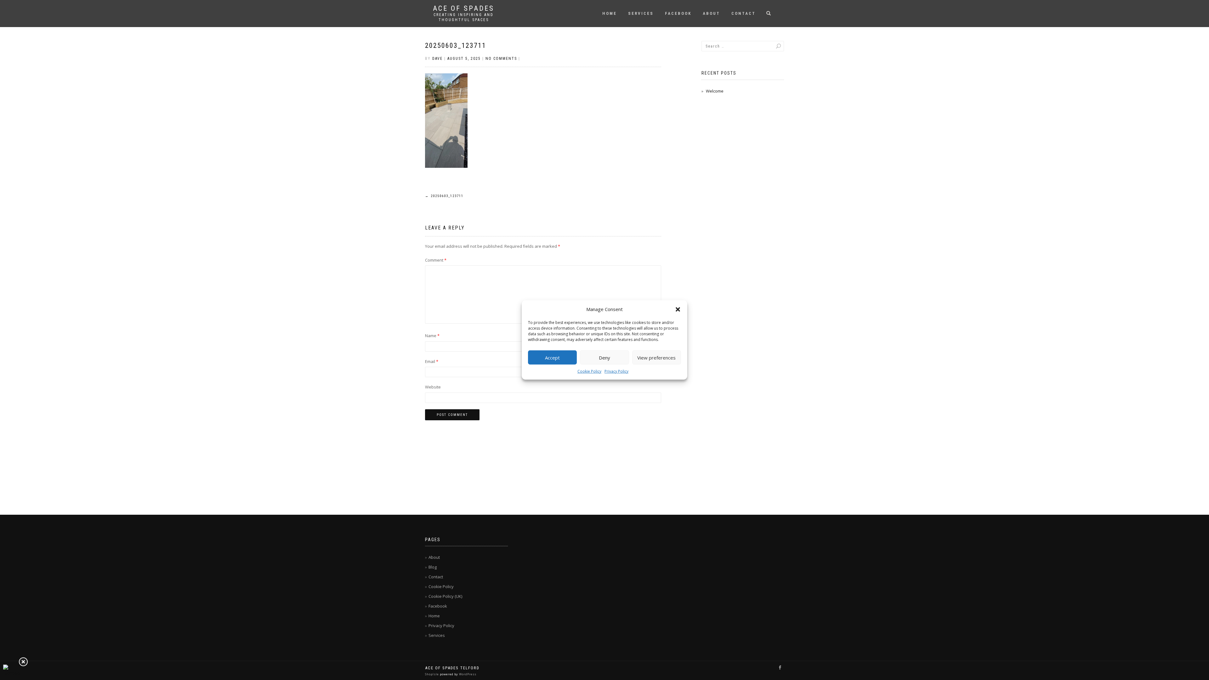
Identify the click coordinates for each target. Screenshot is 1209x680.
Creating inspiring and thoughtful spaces (464, 17)
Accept (552, 357)
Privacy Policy (616, 371)
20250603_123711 (455, 45)
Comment (435, 260)
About (711, 13)
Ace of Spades (463, 8)
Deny (604, 357)
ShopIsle (432, 674)
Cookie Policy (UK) (445, 596)
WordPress (467, 674)
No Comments (501, 58)
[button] (678, 309)
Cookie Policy (589, 371)
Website (433, 387)
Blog (433, 567)
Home (609, 13)
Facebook (678, 13)
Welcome (715, 91)
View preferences (656, 357)
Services (641, 13)
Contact (743, 13)
